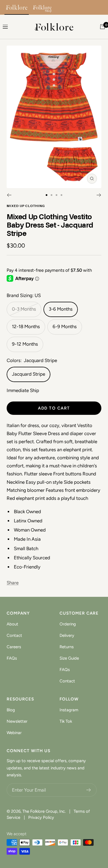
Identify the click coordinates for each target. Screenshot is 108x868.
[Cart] (102, 26)
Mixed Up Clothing (26, 206)
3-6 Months (61, 309)
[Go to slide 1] (46, 195)
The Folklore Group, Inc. (44, 811)
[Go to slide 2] (51, 195)
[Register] (88, 790)
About (12, 624)
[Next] (99, 195)
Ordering (68, 624)
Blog (11, 709)
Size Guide (69, 658)
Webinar (14, 732)
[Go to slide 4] (61, 195)
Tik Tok (66, 721)
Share (13, 582)
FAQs (12, 658)
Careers (14, 646)
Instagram (69, 709)
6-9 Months (65, 326)
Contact (14, 635)
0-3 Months (24, 309)
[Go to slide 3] (56, 195)
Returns (67, 646)
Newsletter (17, 721)
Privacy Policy (41, 817)
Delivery (67, 635)
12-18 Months (26, 326)
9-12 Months (25, 344)
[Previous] (9, 195)
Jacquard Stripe (28, 374)
